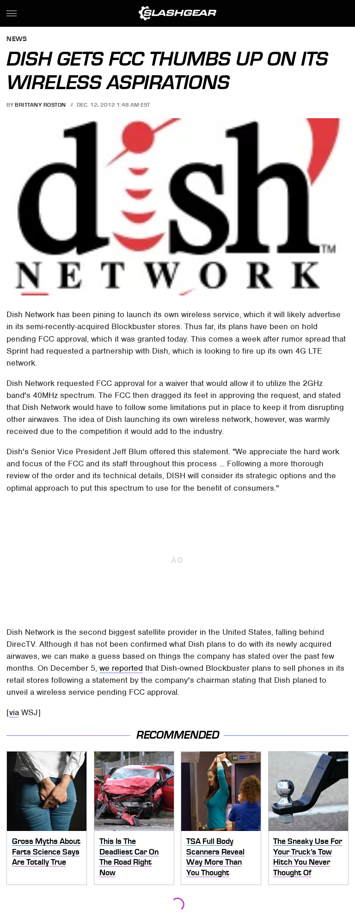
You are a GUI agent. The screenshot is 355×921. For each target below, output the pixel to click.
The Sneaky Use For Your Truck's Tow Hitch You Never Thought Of (307, 857)
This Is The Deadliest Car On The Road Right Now (129, 857)
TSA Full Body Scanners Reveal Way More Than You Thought (215, 857)
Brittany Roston (40, 105)
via (14, 712)
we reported (121, 668)
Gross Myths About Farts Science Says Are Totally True (46, 852)
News (16, 39)
